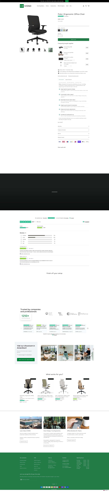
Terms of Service (37, 462)
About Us (36, 466)
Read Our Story (24, 441)
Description (61, 79)
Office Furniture (23, 468)
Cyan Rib (62, 30)
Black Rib (59, 30)
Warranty (59, 126)
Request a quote (61, 137)
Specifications (69, 79)
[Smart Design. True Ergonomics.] (55, 423)
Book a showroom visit (62, 75)
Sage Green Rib (64, 30)
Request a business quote (73, 75)
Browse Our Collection (48, 445)
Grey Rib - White (67, 30)
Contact (35, 470)
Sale (21, 466)
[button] (106, 490)
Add (87, 47)
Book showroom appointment (26, 359)
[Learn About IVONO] (31, 423)
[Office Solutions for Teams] (78, 423)
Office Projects (37, 460)
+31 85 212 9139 (65, 460)
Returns (59, 133)
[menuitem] (40, 6)
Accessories (22, 464)
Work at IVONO (37, 468)
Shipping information (62, 129)
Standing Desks (23, 460)
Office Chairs (22, 462)
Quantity (59, 33)
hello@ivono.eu (65, 461)
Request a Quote (71, 440)
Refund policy (37, 464)
